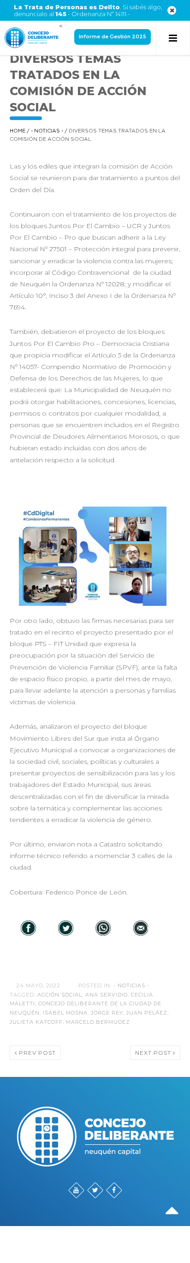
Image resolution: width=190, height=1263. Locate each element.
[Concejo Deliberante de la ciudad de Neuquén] (31, 38)
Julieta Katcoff (36, 1022)
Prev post (36, 1052)
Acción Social (59, 994)
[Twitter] (65, 928)
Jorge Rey (107, 1012)
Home (17, 130)
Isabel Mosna (65, 1012)
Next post (154, 1052)
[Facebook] (28, 928)
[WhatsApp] (103, 928)
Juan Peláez (146, 1012)
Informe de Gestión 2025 (112, 36)
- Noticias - (47, 130)
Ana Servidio (106, 994)
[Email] (140, 928)
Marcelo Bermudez (98, 1022)
